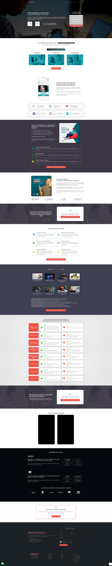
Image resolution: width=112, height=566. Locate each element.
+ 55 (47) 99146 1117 (77, 555)
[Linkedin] (36, 557)
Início (61, 2)
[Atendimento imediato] (28, 538)
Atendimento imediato (33, 538)
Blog (78, 2)
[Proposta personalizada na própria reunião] (28, 540)
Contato (81, 2)
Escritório (75, 553)
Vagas (62, 556)
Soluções (70, 2)
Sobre (49, 556)
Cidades (62, 557)
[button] (56, 50)
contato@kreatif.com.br (78, 558)
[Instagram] (33, 557)
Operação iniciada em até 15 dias (35, 541)
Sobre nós (65, 2)
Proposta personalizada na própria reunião (36, 540)
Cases (75, 2)
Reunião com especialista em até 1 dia (35, 539)
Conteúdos (62, 555)
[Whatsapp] (31, 557)
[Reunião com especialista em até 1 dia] (28, 539)
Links (62, 553)
